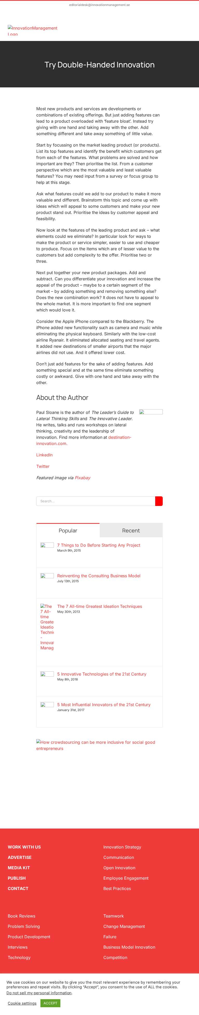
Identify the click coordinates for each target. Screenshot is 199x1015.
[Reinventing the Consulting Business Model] (47, 576)
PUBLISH (17, 878)
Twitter (42, 466)
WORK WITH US (24, 847)
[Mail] (63, 776)
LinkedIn (44, 454)
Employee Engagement (125, 878)
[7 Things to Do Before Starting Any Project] (47, 545)
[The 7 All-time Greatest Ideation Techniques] (47, 606)
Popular (68, 530)
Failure (109, 936)
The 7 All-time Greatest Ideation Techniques (99, 606)
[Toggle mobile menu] (189, 27)
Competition (115, 957)
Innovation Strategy (122, 847)
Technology (19, 957)
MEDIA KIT (19, 867)
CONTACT (18, 888)
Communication (118, 857)
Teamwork (113, 916)
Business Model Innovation (129, 947)
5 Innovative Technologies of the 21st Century (101, 674)
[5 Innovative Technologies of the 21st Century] (47, 674)
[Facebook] (47, 776)
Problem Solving (24, 926)
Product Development (29, 936)
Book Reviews (21, 916)
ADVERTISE (20, 857)
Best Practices (117, 888)
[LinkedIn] (55, 776)
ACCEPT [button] (50, 1003)
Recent (131, 530)
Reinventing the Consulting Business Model (98, 575)
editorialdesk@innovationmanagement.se (99, 5)
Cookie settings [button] (22, 1003)
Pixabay (82, 477)
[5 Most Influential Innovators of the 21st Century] (47, 705)
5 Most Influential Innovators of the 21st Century (104, 704)
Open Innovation (119, 867)
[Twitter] (38, 776)
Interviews (17, 947)
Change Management (124, 926)
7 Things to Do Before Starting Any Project (98, 545)
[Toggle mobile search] (180, 27)
